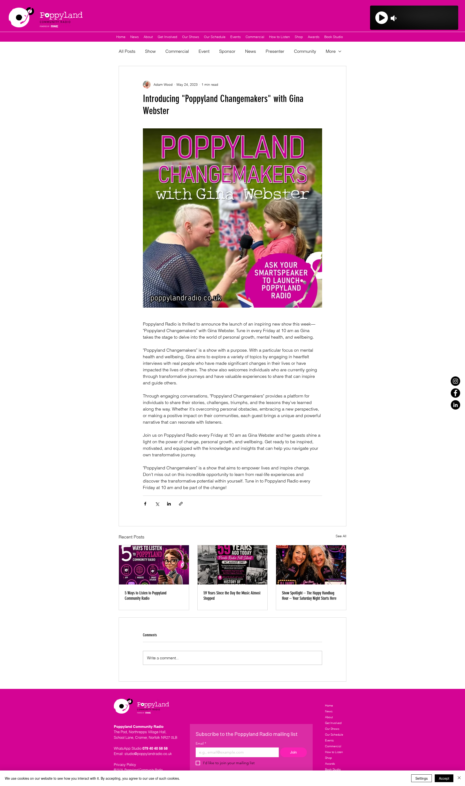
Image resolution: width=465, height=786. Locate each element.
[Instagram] (455, 381)
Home (329, 705)
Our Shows (332, 729)
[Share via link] (180, 503)
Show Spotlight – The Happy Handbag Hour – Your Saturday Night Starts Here (309, 595)
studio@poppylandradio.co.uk (148, 753)
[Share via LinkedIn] (169, 503)
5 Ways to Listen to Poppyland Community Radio (145, 595)
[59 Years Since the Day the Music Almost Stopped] (233, 564)
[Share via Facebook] (145, 503)
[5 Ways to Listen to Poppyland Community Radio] (154, 564)
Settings (421, 778)
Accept (444, 778)
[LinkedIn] (455, 405)
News (250, 51)
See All (341, 536)
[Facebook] (455, 393)
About (329, 717)
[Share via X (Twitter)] (157, 503)
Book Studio (333, 769)
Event (204, 51)
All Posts (127, 51)
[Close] (459, 778)
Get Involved (333, 723)
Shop (328, 758)
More (331, 51)
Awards (330, 763)
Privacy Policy (125, 764)
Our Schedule (334, 734)
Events (329, 740)
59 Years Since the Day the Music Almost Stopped (231, 595)
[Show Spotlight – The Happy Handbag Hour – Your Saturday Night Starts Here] (311, 564)
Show (150, 51)
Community (305, 51)
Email (201, 743)
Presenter (275, 51)
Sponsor (227, 51)
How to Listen (334, 752)
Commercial (177, 51)
